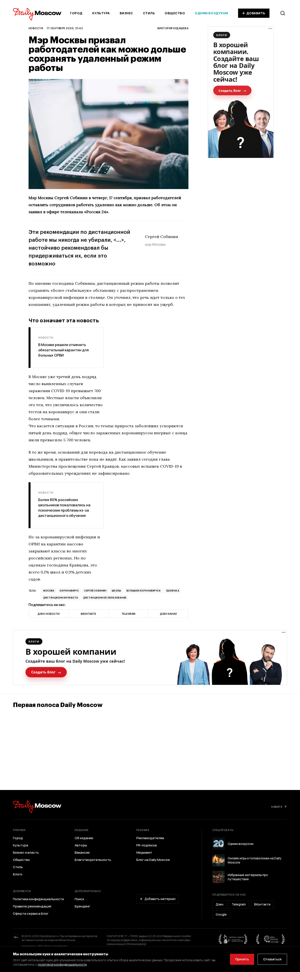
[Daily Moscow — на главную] (37, 807)
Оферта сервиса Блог (31, 913)
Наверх (276, 806)
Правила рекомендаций (32, 906)
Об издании (84, 838)
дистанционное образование (104, 597)
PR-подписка (146, 845)
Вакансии (82, 852)
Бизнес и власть (26, 852)
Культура (101, 13)
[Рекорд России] (270, 939)
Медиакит (144, 852)
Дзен (219, 904)
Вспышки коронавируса (144, 590)
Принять (242, 959)
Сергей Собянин (95, 590)
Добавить (255, 13)
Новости (36, 28)
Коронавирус (69, 590)
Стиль (149, 13)
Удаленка (172, 590)
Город (76, 13)
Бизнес (126, 13)
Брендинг (82, 906)
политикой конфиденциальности (62, 964)
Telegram (239, 904)
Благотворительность (93, 860)
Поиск (79, 899)
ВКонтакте (262, 904)
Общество (175, 13)
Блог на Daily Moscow (153, 860)
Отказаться (272, 959)
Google (221, 914)
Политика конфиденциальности (38, 899)
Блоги (17, 874)
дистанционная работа (60, 597)
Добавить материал (160, 899)
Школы (116, 590)
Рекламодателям (150, 838)
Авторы (81, 845)
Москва (48, 590)
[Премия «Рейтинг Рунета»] (233, 939)
